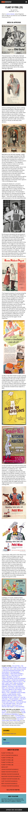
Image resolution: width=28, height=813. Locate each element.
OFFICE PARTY (5, 675)
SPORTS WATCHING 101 (8, 702)
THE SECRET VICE (7, 669)
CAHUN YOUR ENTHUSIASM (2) (9, 769)
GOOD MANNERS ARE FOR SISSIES (11, 695)
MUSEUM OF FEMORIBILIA (12, 714)
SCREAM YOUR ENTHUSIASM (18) (10, 779)
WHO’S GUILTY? (16, 705)
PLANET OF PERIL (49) (7, 757)
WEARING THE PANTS (13, 677)
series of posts (10, 14)
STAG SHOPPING (19, 707)
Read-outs (13, 733)
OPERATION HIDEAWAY (18, 680)
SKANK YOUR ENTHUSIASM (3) (9, 772)
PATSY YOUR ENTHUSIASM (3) (9, 755)
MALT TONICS (7, 680)
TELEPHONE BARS (7, 681)
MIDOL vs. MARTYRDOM (9, 694)
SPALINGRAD (5, 674)
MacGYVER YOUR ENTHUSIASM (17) (11, 776)
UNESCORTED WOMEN (16, 674)
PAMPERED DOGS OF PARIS (18, 692)
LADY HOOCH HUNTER (19, 669)
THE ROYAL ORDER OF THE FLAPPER (11, 689)
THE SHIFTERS (16, 666)
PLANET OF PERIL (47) (7, 762)
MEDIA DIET (4, 767)
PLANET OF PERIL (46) (7, 765)
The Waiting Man (19, 716)
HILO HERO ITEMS (15, 720)
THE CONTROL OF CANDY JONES (12, 666)
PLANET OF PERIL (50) (7, 753)
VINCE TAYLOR (22, 667)
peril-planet (6, 742)
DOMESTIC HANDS (17, 700)
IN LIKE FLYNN (10, 688)
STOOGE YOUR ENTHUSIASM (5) (10, 786)
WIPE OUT (17, 697)
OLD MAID (14, 691)
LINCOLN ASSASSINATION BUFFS (12, 670)
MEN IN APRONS (18, 683)
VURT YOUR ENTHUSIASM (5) (9, 781)
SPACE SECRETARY (21, 702)
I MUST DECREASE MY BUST (12, 696)
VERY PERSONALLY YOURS (9, 685)
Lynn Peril (17, 790)
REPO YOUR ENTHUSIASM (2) (9, 783)
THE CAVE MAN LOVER (9, 703)
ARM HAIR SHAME (20, 688)
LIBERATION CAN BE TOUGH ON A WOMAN (13, 678)
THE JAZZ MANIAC (14, 699)
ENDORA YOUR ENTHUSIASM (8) (10, 774)
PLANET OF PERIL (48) (7, 760)
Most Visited (6, 733)
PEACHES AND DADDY (8, 707)
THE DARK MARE (14, 672)
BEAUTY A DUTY (17, 681)
